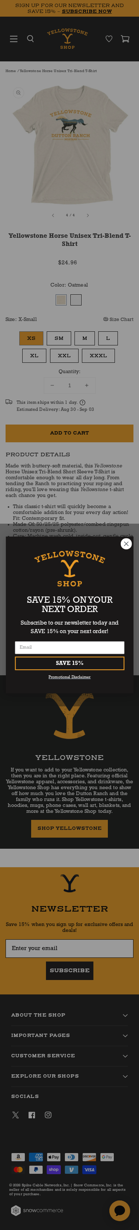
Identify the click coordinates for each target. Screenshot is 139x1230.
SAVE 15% (69, 663)
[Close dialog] (126, 544)
